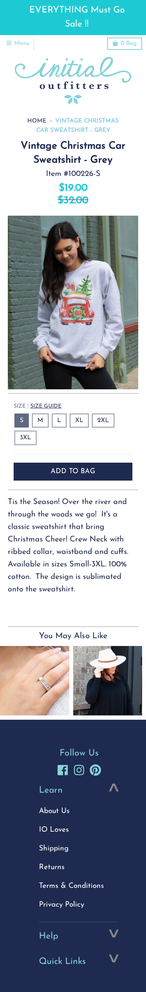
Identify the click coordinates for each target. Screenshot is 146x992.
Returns (52, 867)
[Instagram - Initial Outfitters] (79, 770)
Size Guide (46, 406)
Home (36, 121)
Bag (129, 43)
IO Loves (54, 830)
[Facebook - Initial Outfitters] (63, 770)
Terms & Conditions (71, 886)
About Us (54, 811)
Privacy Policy (61, 905)
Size (38, 406)
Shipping (54, 848)
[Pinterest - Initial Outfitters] (95, 770)
